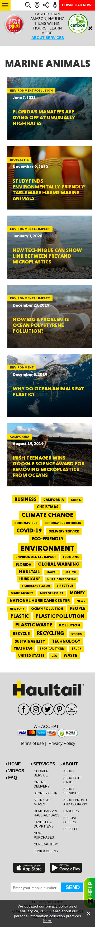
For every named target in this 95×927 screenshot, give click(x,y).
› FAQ (11, 777)
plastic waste (33, 624)
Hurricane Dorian (61, 579)
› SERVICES (43, 764)
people (78, 608)
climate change (47, 515)
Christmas (47, 507)
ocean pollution (47, 609)
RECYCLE (21, 633)
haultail (29, 571)
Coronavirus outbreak (62, 523)
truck (76, 648)
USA (54, 655)
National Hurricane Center (40, 600)
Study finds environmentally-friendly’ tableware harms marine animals (49, 189)
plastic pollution (60, 616)
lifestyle (65, 586)
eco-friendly (48, 538)
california (53, 499)
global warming (58, 564)
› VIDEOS (15, 771)
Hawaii (52, 572)
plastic (20, 616)
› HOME (13, 764)
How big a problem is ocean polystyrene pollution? (41, 325)
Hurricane (29, 579)
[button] (5, 5)
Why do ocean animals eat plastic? (48, 391)
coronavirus (25, 523)
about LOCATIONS (47, 42)
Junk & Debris (46, 851)
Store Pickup (45, 793)
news (81, 601)
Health (70, 572)
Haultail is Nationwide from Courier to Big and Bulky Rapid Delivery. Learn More (47, 28)
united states (31, 655)
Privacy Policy (62, 743)
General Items (46, 844)
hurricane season (36, 586)
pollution (69, 625)
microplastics (51, 593)
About (68, 771)
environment (47, 548)
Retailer (71, 829)
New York (17, 609)
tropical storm (52, 648)
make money (22, 593)
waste (70, 655)
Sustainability (30, 641)
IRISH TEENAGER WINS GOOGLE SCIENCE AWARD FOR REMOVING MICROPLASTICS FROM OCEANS (48, 466)
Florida (23, 564)
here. (47, 921)
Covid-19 (29, 530)
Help (89, 893)
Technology (66, 641)
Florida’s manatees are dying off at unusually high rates (44, 117)
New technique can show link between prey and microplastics (47, 256)
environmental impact (36, 557)
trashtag (23, 648)
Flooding (71, 557)
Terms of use (32, 743)
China (76, 500)
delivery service (64, 531)
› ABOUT (69, 764)
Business (25, 499)
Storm (77, 634)
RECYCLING (50, 633)
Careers (71, 811)
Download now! (77, 5)
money (77, 592)
